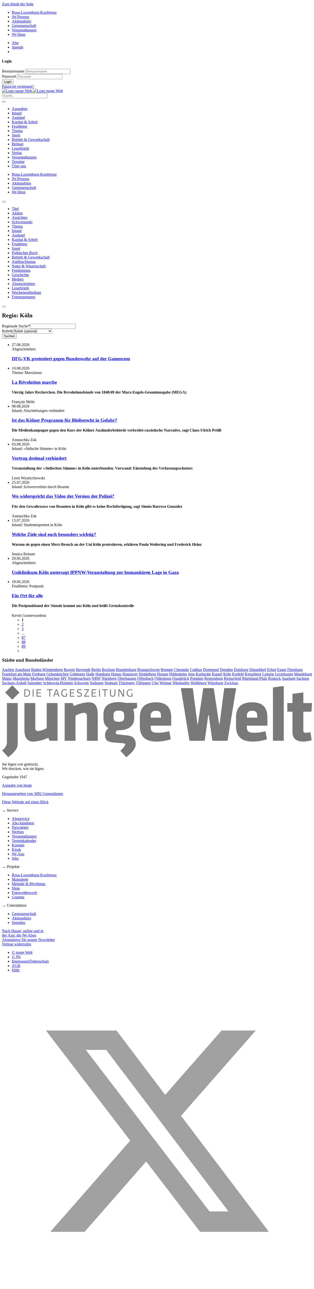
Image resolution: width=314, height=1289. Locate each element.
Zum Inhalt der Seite (18, 4)
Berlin (96, 670)
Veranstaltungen (24, 30)
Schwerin (81, 683)
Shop (16, 888)
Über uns (19, 166)
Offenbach (145, 678)
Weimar (165, 683)
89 (24, 646)
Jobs (15, 858)
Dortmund (211, 670)
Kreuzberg (253, 674)
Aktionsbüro (21, 21)
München (52, 678)
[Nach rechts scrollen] (4, 306)
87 (24, 637)
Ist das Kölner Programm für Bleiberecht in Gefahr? (64, 420)
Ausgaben (19, 109)
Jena (191, 674)
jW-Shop (19, 34)
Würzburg (215, 683)
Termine (18, 162)
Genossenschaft (24, 26)
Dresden (226, 670)
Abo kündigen (23, 823)
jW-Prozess (20, 17)
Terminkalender (24, 841)
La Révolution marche (34, 382)
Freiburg (38, 674)
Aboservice (20, 819)
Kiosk (16, 849)
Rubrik (7, 331)
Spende (17, 47)
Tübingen (143, 683)
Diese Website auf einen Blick (25, 802)
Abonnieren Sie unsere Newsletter (28, 940)
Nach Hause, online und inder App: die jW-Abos (22, 933)
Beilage (18, 144)
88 (24, 642)
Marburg (37, 678)
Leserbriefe (20, 148)
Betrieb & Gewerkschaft (31, 139)
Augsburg (22, 670)
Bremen (167, 670)
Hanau (116, 674)
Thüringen (126, 683)
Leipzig (268, 674)
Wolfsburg (198, 683)
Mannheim (21, 678)
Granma (18, 897)
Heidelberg (147, 674)
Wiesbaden (180, 683)
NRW (96, 678)
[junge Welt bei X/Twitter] (157, 1285)
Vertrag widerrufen (16, 944)
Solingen (97, 683)
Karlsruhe (203, 674)
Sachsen (302, 678)
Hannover (130, 674)
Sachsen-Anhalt (14, 683)
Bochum (108, 670)
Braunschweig (148, 670)
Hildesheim (178, 674)
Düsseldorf (257, 670)
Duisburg (241, 670)
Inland (17, 113)
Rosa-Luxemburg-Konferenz (34, 12)
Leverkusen (284, 674)
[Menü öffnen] (4, 101)
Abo (15, 43)
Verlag (17, 153)
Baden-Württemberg (47, 670)
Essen (281, 670)
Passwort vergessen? (18, 86)
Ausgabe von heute (17, 785)
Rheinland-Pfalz (254, 678)
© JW (16, 957)
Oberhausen (127, 678)
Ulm (155, 683)
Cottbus (196, 670)
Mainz (7, 678)
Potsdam (196, 678)
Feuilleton (19, 126)
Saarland (288, 678)
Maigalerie (20, 879)
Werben (18, 832)
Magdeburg (303, 674)
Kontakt (18, 845)
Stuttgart (111, 683)
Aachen (8, 670)
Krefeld (238, 674)
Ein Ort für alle (27, 595)
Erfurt (271, 670)
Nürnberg (109, 678)
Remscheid (232, 678)
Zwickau (231, 683)
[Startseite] (32, 91)
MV (64, 678)
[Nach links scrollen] (4, 201)
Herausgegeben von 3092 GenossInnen (32, 794)
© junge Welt (22, 952)
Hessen (162, 674)
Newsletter (20, 827)
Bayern (69, 670)
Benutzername (13, 71)
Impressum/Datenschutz (30, 961)
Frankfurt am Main (16, 674)
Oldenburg (163, 678)
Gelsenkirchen (57, 674)
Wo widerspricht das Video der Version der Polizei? (63, 496)
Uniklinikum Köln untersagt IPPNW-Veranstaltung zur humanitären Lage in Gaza (95, 572)
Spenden (18, 922)
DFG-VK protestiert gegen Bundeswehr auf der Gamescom (71, 358)
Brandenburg (126, 670)
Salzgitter (34, 683)
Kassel (217, 674)
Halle (90, 674)
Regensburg (213, 678)
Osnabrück (180, 678)
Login (8, 82)
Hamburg (102, 674)
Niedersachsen (79, 678)
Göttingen (77, 674)
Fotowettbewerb (24, 893)
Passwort (9, 76)
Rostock (274, 678)
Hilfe (16, 970)
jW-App (18, 854)
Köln (227, 674)
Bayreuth (83, 670)
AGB (16, 966)
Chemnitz (181, 670)
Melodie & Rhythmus (28, 884)
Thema (17, 131)
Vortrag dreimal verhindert (39, 458)
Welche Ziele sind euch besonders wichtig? (54, 534)
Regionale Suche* (16, 326)
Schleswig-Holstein (58, 683)
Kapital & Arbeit (25, 122)
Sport (16, 135)
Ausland (18, 117)
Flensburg (295, 670)
